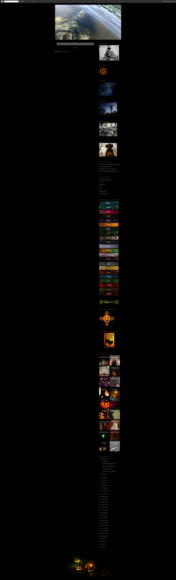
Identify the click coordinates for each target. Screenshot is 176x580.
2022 (102, 502)
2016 (102, 515)
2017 (102, 512)
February (105, 488)
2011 (102, 528)
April (104, 483)
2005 (102, 544)
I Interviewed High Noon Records (108, 171)
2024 (102, 496)
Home (75, 48)
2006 (102, 541)
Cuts (100, 189)
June (104, 477)
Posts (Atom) (65, 51)
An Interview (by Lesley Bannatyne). (109, 164)
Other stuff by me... (104, 194)
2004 (102, 547)
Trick (100, 182)
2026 (102, 459)
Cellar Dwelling (106, 469)
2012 (102, 525)
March (105, 485)
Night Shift (102, 184)
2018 (102, 510)
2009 (102, 533)
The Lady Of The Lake (108, 466)
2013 (102, 523)
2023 (102, 499)
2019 (102, 507)
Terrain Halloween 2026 (109, 463)
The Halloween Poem (105, 180)
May (104, 480)
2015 (102, 518)
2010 (102, 531)
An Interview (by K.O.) (105, 166)
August (105, 461)
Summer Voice (103, 191)
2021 (102, 504)
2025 (102, 494)
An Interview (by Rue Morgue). (107, 169)
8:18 (100, 187)
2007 (102, 539)
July (104, 475)
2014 (102, 520)
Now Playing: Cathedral (109, 471)
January (105, 491)
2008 (102, 536)
